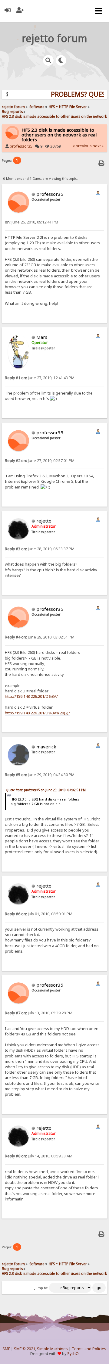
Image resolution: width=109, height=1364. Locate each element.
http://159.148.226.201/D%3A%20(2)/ (37, 713)
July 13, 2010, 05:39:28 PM (38, 1013)
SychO (73, 1353)
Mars (41, 337)
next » (98, 145)
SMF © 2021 (24, 1348)
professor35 (21, 146)
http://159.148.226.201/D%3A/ (31, 696)
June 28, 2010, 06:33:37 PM (39, 548)
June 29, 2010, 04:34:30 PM (39, 774)
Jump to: (41, 1288)
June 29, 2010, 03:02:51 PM (39, 637)
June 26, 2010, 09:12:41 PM (31, 222)
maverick (46, 747)
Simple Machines (52, 1348)
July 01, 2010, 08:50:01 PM (38, 913)
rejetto (43, 521)
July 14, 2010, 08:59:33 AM (38, 1156)
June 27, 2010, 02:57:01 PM (39, 460)
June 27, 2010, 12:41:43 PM (39, 377)
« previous (82, 145)
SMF (6, 1348)
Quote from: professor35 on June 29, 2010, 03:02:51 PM (46, 790)
